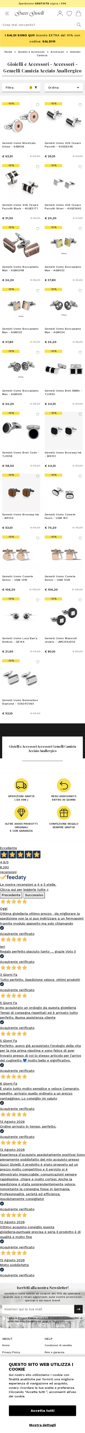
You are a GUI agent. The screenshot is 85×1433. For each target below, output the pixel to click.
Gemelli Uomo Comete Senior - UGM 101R (17, 578)
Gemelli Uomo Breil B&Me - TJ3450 (63, 392)
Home (8, 51)
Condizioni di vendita (58, 1345)
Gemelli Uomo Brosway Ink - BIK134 (20, 516)
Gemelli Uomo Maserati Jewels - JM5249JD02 (61, 640)
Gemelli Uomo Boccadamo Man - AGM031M (20, 268)
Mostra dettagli (42, 1425)
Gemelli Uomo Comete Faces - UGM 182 (60, 516)
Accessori (57, 51)
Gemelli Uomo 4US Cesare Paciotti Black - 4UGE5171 (20, 206)
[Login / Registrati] (60, 13)
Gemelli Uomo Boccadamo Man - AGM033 (20, 330)
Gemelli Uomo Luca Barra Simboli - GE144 (19, 640)
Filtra (19, 87)
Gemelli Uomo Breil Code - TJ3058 (20, 454)
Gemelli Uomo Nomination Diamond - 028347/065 (20, 702)
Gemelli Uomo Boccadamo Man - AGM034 (63, 330)
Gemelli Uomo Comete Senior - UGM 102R (60, 578)
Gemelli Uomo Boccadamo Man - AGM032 (63, 268)
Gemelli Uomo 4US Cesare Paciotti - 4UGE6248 (63, 145)
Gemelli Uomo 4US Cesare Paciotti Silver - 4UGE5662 (63, 206)
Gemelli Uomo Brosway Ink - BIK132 (63, 454)
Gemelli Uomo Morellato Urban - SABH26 (19, 145)
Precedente (11, 895)
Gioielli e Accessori (31, 51)
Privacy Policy (27, 1317)
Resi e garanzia (54, 1352)
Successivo (34, 895)
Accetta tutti (42, 1411)
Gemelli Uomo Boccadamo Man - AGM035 (20, 392)
